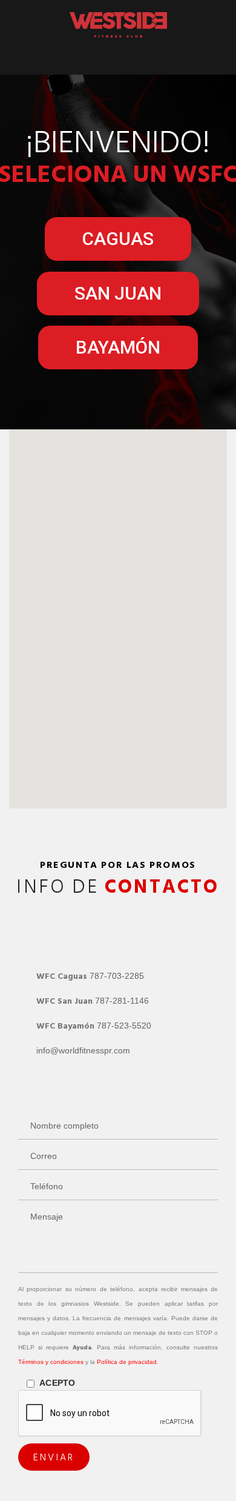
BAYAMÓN (118, 347)
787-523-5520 (124, 1025)
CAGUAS (118, 238)
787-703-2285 (117, 976)
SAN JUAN (118, 293)
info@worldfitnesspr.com (83, 1050)
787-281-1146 (122, 1001)
